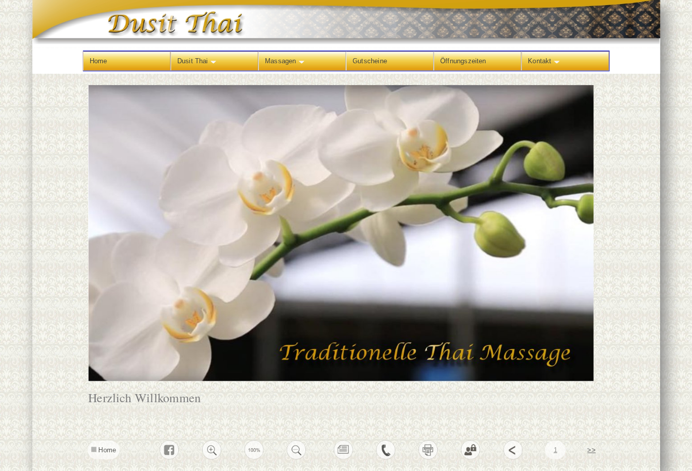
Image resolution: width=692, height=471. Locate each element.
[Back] (513, 457)
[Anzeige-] (296, 457)
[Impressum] (385, 457)
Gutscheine (369, 60)
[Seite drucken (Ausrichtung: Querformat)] (428, 457)
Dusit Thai (193, 60)
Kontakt (540, 60)
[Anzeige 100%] (254, 457)
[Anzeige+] (212, 457)
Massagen (281, 60)
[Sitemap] (343, 457)
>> (591, 449)
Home (98, 60)
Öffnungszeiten (463, 60)
